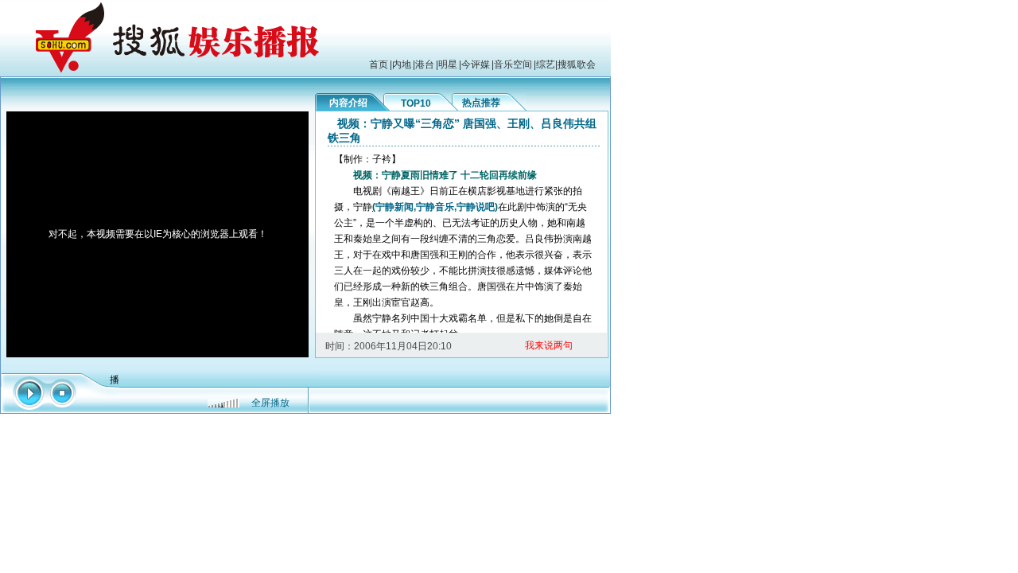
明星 (447, 64)
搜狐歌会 (577, 64)
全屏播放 (270, 402)
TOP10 (416, 103)
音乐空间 (513, 64)
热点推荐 (481, 102)
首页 (378, 64)
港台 (424, 64)
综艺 (545, 64)
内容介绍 (348, 102)
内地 (401, 64)
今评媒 (475, 64)
